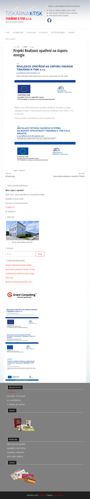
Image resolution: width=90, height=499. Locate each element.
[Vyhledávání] (25, 254)
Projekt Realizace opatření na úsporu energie (19, 273)
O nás (7, 32)
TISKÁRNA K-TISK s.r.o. (18, 18)
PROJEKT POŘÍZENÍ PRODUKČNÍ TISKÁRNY (18, 265)
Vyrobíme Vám (18, 32)
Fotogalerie (43, 32)
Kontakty (71, 32)
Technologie (30, 32)
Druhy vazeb (9, 277)
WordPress (42, 495)
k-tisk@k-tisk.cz (10, 207)
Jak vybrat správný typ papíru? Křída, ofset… (19, 281)
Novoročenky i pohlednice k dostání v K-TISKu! (20, 269)
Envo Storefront (58, 495)
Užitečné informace (58, 32)
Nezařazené (22, 170)
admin (25, 47)
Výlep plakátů (10, 39)
